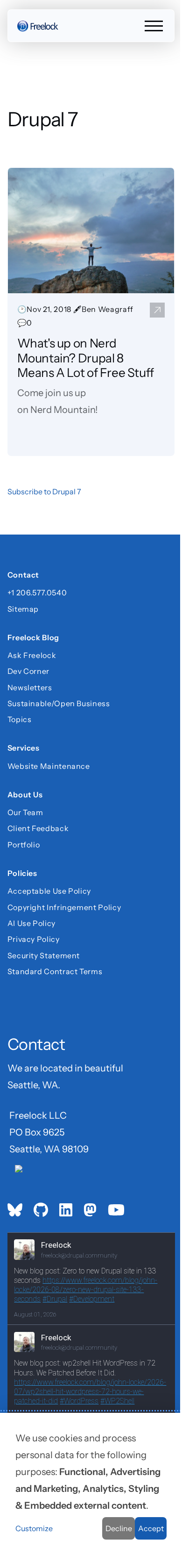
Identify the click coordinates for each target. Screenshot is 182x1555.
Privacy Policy (33, 939)
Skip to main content (24, 16)
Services (23, 749)
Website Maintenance (48, 766)
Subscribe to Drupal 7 (44, 491)
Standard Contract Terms (55, 971)
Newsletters (29, 687)
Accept (151, 1528)
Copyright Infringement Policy (64, 907)
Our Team (25, 812)
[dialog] (91, 1484)
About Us (25, 795)
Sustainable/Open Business (58, 703)
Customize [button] (34, 1528)
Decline (118, 1528)
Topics (19, 719)
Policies (22, 874)
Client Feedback (38, 828)
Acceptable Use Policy (49, 891)
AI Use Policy (31, 923)
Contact (23, 575)
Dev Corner (28, 671)
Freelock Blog (33, 638)
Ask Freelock (31, 655)
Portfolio (23, 844)
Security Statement (43, 955)
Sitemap (23, 609)
